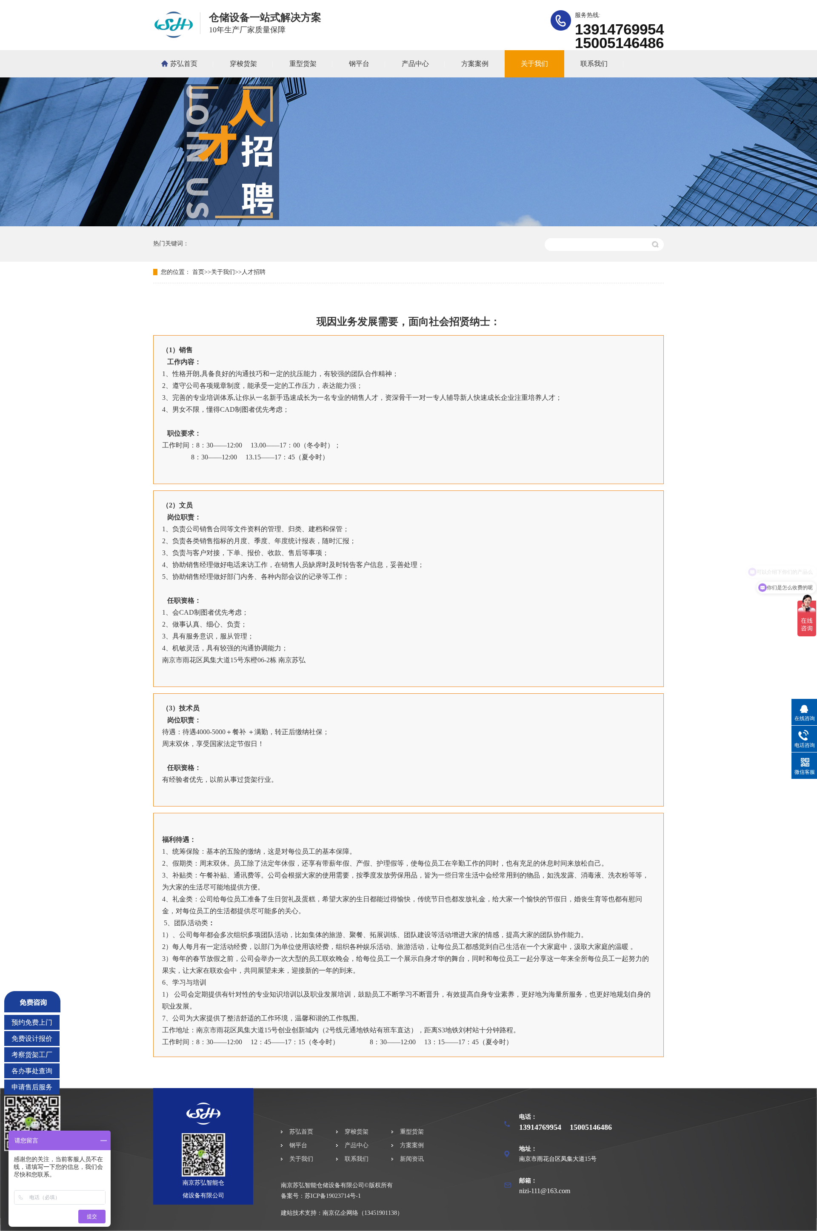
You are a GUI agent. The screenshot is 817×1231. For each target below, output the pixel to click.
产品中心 (415, 63)
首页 (198, 272)
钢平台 (359, 63)
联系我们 (594, 63)
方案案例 (474, 63)
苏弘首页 (183, 63)
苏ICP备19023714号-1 (333, 1196)
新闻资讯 (412, 1159)
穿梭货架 (243, 63)
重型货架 (303, 63)
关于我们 (534, 63)
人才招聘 (254, 272)
